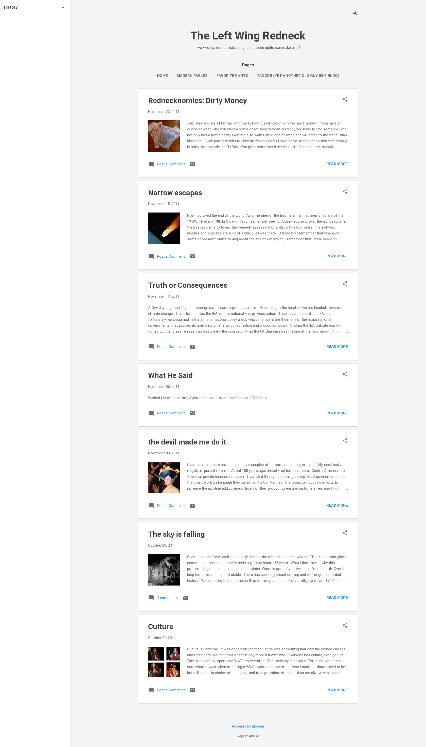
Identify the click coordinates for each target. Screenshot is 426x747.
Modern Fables (192, 75)
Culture (160, 626)
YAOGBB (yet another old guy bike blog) (298, 75)
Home (162, 75)
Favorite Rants (232, 75)
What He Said (170, 375)
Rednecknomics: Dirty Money (197, 100)
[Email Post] (192, 166)
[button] (345, 99)
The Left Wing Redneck (248, 35)
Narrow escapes (175, 192)
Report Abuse (248, 736)
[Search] (355, 13)
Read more (337, 164)
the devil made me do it (187, 442)
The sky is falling (176, 534)
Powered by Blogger (248, 726)
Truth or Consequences (187, 285)
